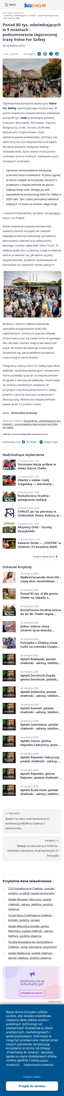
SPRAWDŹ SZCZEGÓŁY (32, 993)
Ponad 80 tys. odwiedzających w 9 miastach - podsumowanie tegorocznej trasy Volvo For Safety (32, 424)
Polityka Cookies (32, 1076)
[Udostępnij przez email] (45, 54)
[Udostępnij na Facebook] (57, 54)
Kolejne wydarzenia (44, 556)
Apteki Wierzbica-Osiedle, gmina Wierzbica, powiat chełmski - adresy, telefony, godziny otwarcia (31, 931)
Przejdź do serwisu (32, 1086)
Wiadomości (18, 13)
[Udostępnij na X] (51, 54)
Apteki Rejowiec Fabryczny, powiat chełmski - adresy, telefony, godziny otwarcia (30, 904)
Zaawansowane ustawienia (38, 1064)
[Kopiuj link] (39, 54)
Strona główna (8, 13)
